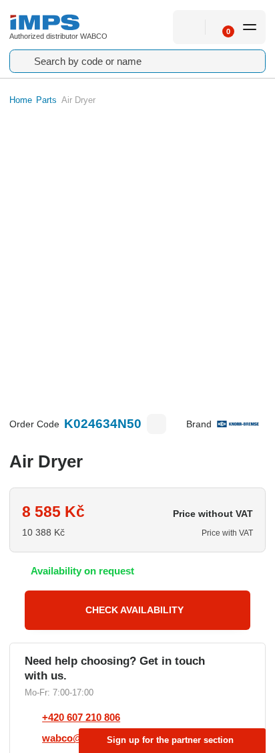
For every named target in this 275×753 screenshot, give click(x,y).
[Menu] (249, 27)
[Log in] (189, 27)
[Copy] (157, 424)
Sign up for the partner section (170, 740)
